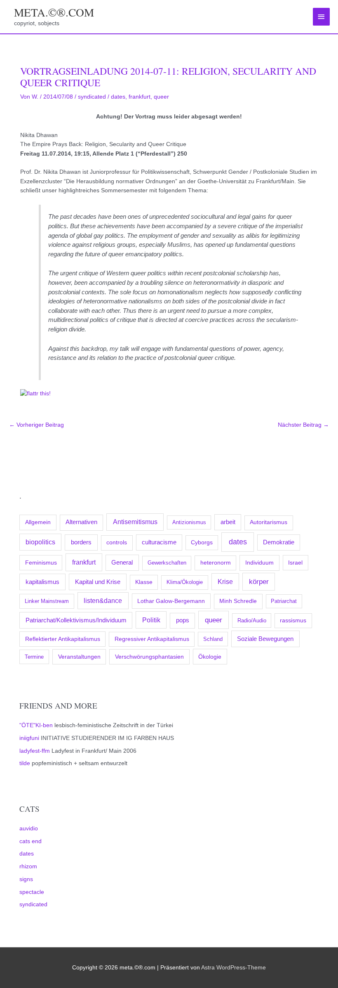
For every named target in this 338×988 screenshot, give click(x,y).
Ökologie (209, 656)
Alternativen (81, 522)
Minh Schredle (238, 601)
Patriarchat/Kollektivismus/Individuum (76, 620)
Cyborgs (202, 542)
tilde (24, 763)
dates (238, 542)
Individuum (259, 562)
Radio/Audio (251, 620)
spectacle (31, 892)
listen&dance (103, 600)
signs (26, 879)
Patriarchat (284, 601)
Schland (213, 639)
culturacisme (159, 542)
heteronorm (215, 563)
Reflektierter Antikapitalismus (62, 639)
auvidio (28, 828)
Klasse (144, 582)
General (122, 562)
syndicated (33, 904)
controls (116, 542)
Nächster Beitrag (303, 425)
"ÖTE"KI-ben (36, 725)
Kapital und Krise (97, 581)
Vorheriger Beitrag (36, 425)
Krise (225, 581)
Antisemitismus (135, 521)
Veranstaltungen (79, 656)
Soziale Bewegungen (265, 638)
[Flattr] (35, 393)
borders (81, 542)
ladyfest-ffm (34, 751)
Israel (295, 562)
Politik (151, 620)
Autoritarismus (268, 522)
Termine (34, 657)
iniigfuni (29, 738)
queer (213, 620)
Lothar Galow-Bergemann (171, 601)
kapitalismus (42, 581)
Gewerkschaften (167, 563)
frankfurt (84, 562)
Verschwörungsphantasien (149, 656)
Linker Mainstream (47, 601)
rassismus (293, 620)
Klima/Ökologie (185, 582)
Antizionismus (189, 522)
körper (259, 581)
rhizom (28, 866)
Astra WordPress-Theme (233, 967)
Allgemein (38, 522)
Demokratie (278, 542)
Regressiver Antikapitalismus (152, 639)
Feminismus (41, 562)
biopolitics (40, 542)
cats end (30, 841)
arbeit (228, 522)
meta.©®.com (54, 12)
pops (182, 620)
